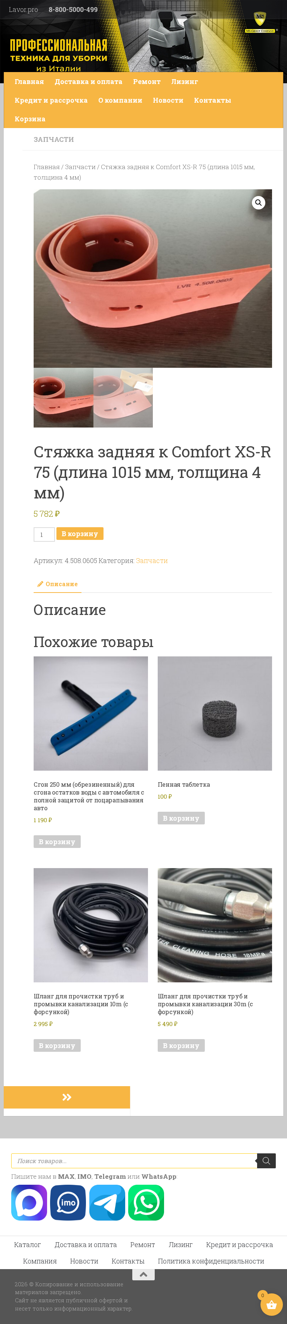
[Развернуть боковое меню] (67, 1097)
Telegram (110, 1176)
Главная (29, 81)
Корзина (30, 118)
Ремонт (147, 81)
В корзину (80, 533)
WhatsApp (158, 1176)
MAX (66, 1176)
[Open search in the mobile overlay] (143, 1160)
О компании (120, 100)
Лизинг (184, 81)
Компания (40, 1260)
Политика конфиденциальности (211, 1260)
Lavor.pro (23, 9)
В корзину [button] (57, 841)
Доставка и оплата (89, 81)
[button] (258, 202)
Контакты (212, 100)
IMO (84, 1176)
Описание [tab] (62, 584)
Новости (168, 100)
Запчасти (54, 139)
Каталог (27, 1244)
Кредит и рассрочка (51, 100)
